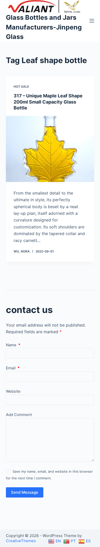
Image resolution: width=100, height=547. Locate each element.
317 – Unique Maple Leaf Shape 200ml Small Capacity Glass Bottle (48, 101)
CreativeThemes (21, 540)
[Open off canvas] (91, 20)
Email (12, 368)
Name (13, 344)
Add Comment (19, 414)
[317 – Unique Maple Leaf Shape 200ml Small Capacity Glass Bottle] (50, 149)
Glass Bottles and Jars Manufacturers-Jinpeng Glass (44, 27)
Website (13, 391)
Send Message (24, 492)
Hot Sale (21, 86)
